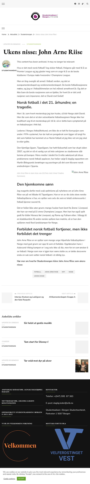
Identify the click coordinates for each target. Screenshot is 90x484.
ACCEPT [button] (21, 479)
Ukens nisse (39, 276)
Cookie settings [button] (9, 479)
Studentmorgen (34, 44)
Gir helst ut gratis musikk (38, 323)
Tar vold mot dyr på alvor (38, 360)
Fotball (37, 272)
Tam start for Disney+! (36, 341)
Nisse (71, 272)
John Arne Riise (51, 272)
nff (63, 272)
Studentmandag (6, 70)
